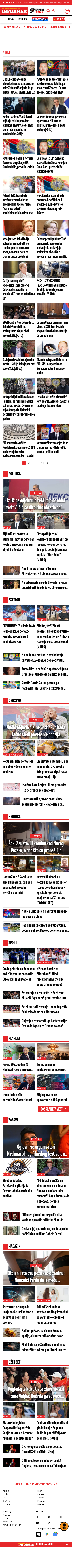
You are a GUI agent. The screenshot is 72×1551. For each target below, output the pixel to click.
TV (4, 1497)
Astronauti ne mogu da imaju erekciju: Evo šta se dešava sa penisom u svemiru (18, 1315)
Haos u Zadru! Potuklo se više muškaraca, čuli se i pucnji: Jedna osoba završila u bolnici (17, 885)
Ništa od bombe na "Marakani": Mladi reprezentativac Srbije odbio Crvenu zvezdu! (50, 977)
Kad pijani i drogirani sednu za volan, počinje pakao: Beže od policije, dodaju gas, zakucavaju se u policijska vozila (45, 928)
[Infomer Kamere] (37, 11)
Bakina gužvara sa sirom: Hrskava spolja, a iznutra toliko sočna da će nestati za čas (42, 1334)
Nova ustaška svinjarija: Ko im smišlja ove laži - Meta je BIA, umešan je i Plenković (52, 447)
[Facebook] (41, 1516)
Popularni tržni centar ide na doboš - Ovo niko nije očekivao (18, 766)
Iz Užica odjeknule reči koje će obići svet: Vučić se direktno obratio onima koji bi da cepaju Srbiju (36, 504)
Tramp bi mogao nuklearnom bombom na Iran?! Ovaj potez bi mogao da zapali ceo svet (52, 1067)
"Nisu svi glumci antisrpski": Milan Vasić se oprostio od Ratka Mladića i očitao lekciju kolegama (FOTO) (43, 1218)
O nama (6, 1515)
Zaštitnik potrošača (13, 755)
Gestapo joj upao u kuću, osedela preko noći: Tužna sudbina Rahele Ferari (45, 1231)
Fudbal (6, 963)
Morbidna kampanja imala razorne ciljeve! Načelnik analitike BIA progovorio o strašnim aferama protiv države (50, 204)
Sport (39, 1490)
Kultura (36, 1139)
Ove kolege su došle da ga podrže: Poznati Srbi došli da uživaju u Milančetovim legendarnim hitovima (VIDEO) (43, 1450)
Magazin (41, 1501)
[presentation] (2, 19)
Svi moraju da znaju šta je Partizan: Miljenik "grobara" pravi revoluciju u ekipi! (44, 996)
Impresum (7, 1521)
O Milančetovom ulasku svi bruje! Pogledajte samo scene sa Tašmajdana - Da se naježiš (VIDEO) (45, 1464)
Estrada (36, 1381)
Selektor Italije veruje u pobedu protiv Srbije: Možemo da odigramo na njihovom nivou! (44, 1010)
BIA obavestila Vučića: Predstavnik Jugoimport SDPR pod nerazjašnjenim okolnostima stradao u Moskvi (19, 449)
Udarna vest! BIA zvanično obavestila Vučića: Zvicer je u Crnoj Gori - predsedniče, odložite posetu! (52, 164)
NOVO (10, 19)
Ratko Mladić (12, 27)
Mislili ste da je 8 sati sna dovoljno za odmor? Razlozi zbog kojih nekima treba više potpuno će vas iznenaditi (45, 1348)
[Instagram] (64, 1516)
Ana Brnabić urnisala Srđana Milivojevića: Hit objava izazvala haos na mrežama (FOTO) (44, 571)
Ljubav (36, 1265)
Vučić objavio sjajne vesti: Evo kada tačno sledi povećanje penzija (36, 731)
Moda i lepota (43, 1301)
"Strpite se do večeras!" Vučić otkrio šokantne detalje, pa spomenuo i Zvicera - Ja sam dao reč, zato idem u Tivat (52, 85)
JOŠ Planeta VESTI (52, 1109)
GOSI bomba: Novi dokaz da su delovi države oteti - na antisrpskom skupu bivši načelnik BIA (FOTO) (18, 329)
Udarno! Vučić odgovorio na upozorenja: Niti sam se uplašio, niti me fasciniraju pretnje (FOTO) (51, 123)
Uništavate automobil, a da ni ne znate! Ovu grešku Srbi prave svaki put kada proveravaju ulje (52, 769)
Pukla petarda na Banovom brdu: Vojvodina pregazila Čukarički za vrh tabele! (19, 974)
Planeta (7, 1058)
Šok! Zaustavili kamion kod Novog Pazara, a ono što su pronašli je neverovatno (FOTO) (36, 847)
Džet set (41, 1504)
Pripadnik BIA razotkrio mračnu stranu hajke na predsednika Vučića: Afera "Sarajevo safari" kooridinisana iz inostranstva (18, 204)
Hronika (35, 835)
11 (42, 463)
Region (6, 871)
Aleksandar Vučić (35, 27)
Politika (22, 19)
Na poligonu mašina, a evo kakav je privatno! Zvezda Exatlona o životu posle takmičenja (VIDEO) (43, 658)
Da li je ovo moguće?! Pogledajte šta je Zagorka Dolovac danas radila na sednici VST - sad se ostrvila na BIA (19, 289)
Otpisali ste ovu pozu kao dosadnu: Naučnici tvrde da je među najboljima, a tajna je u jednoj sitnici (36, 1277)
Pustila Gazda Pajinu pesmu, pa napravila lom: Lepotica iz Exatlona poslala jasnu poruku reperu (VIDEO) (44, 686)
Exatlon (7, 620)
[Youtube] (41, 1522)
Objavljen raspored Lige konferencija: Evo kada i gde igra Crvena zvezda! (44, 1023)
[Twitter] (53, 1516)
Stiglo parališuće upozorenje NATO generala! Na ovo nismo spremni (53, 1098)
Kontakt (6, 1518)
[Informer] (48, 11)
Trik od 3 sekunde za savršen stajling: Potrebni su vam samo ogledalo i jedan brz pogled (52, 1315)
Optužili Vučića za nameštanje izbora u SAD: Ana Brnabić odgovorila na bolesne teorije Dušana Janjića (52, 329)
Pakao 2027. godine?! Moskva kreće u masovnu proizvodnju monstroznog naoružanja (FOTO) (18, 1067)
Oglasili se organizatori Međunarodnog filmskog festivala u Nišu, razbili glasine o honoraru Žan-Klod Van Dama (36, 1151)
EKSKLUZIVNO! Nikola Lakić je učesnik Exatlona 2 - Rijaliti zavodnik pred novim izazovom (19, 634)
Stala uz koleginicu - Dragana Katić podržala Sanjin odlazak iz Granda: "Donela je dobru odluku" (18, 1431)
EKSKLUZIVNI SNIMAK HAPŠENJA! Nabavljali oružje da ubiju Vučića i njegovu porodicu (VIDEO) (52, 287)
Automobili (42, 755)
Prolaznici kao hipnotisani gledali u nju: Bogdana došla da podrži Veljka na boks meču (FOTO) (52, 1431)
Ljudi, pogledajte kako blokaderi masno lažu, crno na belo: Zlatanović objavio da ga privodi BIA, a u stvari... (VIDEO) (19, 85)
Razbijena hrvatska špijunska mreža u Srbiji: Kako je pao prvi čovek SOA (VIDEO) (19, 364)
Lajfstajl (7, 1301)
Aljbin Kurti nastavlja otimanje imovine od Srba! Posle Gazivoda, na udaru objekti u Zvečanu (18, 542)
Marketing (7, 1511)
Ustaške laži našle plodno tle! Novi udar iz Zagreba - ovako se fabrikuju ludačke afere (53, 401)
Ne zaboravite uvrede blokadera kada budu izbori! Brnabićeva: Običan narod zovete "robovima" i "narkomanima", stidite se (44, 585)
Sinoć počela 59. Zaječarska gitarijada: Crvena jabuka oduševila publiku (17, 1188)
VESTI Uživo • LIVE (45, 1544)
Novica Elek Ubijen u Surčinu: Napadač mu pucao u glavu (45, 914)
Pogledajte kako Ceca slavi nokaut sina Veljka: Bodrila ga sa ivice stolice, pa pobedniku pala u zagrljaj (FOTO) (36, 1393)
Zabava (40, 1497)
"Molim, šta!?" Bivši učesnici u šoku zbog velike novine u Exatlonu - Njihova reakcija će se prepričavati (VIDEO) (53, 636)
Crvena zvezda (44, 963)
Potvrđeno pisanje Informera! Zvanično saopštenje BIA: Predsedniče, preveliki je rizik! (18, 162)
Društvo (36, 720)
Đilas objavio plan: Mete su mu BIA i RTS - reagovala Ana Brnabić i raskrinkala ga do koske (52, 366)
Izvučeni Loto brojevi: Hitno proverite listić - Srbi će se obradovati (44, 788)
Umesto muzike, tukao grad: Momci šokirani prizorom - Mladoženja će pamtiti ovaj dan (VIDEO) (42, 802)
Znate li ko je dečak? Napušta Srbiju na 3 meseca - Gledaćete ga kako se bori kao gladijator (45, 672)
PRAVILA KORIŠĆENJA (12, 1525)
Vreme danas (58, 27)
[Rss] (53, 1522)
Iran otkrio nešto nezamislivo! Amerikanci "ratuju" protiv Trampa (17, 1098)
